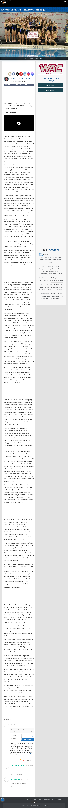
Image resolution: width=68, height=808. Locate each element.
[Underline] (16, 730)
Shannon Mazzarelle (18, 765)
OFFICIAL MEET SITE (51, 85)
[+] (14, 731)
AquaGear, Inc (15, 779)
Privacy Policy (46, 799)
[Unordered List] (23, 730)
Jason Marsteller (22, 78)
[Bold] (11, 730)
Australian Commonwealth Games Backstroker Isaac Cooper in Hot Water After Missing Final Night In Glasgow (51, 287)
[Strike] (18, 730)
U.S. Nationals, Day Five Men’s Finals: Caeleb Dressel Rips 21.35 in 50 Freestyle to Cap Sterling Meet (51, 296)
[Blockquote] (25, 730)
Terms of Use (28, 754)
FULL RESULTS (50, 90)
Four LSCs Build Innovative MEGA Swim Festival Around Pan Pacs (50, 259)
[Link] (30, 730)
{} (11, 731)
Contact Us (28, 799)
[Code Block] (28, 730)
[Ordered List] (21, 730)
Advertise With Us (57, 799)
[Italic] (14, 730)
